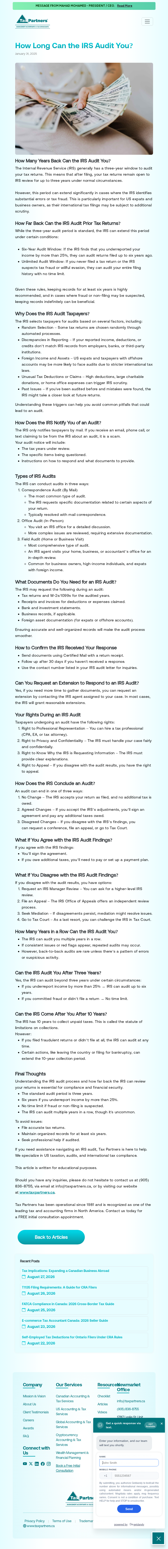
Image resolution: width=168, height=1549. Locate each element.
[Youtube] (25, 1464)
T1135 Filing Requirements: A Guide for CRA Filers (59, 1287)
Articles (103, 1404)
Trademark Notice (92, 1521)
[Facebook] (43, 1464)
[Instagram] (49, 1464)
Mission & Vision (34, 1396)
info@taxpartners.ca (131, 1401)
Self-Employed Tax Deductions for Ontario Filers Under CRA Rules (72, 1337)
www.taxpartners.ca (40, 1526)
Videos (102, 1412)
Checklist (104, 1396)
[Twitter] (31, 1464)
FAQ (26, 1436)
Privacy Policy (35, 1521)
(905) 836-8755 (128, 1409)
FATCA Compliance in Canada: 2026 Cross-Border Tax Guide (68, 1304)
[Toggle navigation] (147, 21)
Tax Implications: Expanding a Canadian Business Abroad (65, 1271)
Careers (28, 1420)
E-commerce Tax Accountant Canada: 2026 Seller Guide (65, 1320)
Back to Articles (51, 1237)
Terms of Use (62, 1521)
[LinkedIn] (37, 1464)
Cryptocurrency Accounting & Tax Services (68, 1440)
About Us (29, 1404)
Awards (28, 1428)
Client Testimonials (36, 1412)
